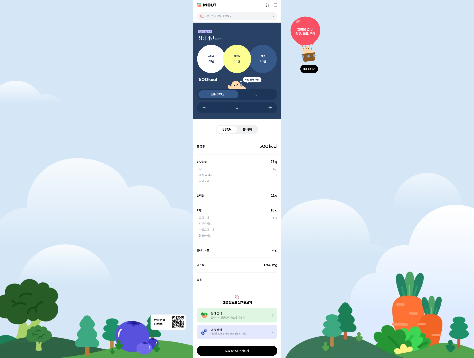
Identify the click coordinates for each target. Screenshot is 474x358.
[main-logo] (206, 5)
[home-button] (266, 5)
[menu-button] (275, 5)
